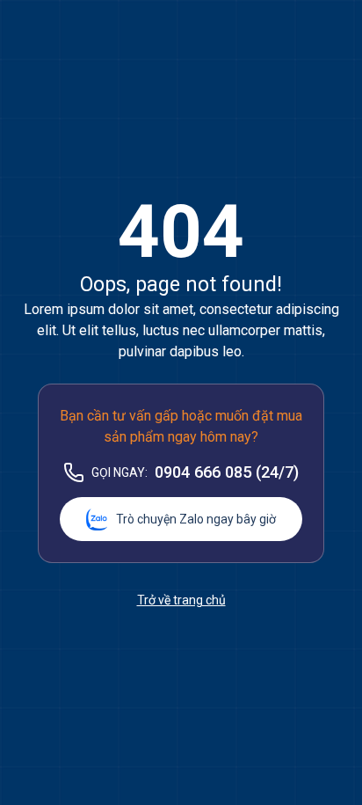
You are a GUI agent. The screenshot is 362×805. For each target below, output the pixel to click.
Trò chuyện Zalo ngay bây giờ (196, 519)
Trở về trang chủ (181, 600)
